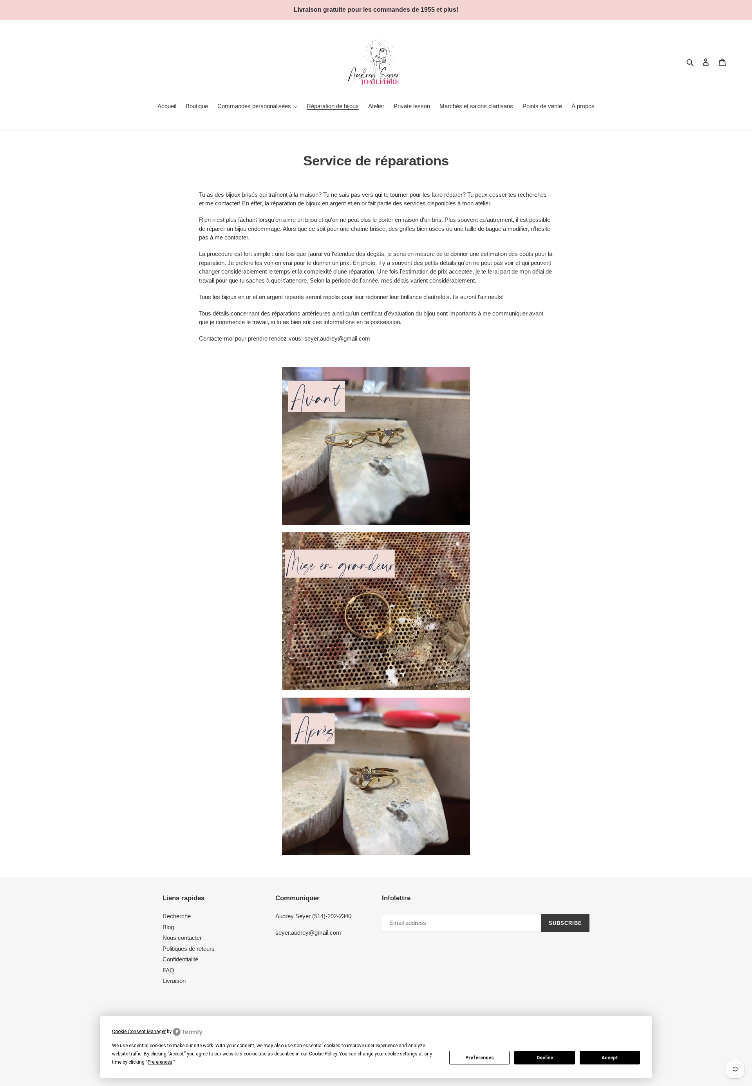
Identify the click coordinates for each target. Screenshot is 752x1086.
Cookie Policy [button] (323, 1054)
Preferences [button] (160, 1062)
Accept (610, 1058)
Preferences (479, 1058)
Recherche (177, 916)
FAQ (168, 970)
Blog (168, 927)
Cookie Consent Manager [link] (139, 1031)
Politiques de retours (189, 948)
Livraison (174, 980)
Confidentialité (180, 959)
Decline (545, 1058)
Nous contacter (182, 937)
